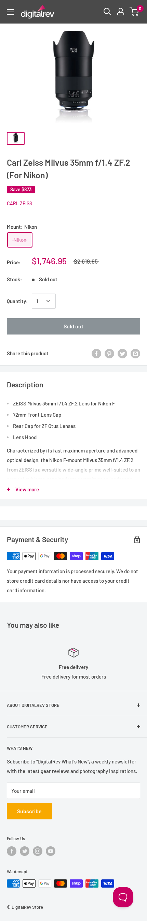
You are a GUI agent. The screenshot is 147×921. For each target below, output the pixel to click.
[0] (134, 12)
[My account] (120, 11)
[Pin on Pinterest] (109, 353)
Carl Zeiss (19, 203)
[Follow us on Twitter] (24, 851)
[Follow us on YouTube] (50, 851)
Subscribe (29, 811)
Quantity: (17, 301)
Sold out (73, 326)
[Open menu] (10, 12)
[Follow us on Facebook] (11, 851)
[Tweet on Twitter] (122, 353)
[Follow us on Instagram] (37, 851)
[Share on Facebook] (96, 353)
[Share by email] (135, 353)
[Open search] (107, 11)
